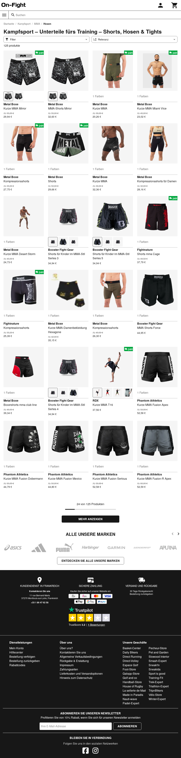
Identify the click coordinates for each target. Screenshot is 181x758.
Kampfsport (24, 23)
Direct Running (132, 657)
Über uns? (66, 648)
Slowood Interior (159, 657)
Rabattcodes (17, 665)
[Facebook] (85, 751)
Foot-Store (129, 669)
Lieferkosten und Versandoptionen (81, 673)
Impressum (67, 665)
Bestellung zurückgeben (141, 593)
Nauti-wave (130, 699)
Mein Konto (16, 648)
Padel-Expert (131, 703)
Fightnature (145, 250)
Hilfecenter (16, 652)
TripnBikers (156, 690)
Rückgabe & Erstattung (74, 661)
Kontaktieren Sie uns (39, 591)
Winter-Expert (157, 699)
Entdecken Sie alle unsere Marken (91, 561)
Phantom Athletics (149, 400)
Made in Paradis (133, 695)
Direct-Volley (131, 661)
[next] (178, 534)
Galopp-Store (131, 673)
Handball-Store (132, 682)
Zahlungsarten (69, 669)
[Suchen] (13, 15)
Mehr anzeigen (90, 519)
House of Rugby (133, 686)
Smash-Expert (158, 661)
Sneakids (154, 669)
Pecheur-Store (158, 648)
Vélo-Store (155, 695)
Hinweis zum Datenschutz (76, 678)
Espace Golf (130, 665)
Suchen (20, 15)
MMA (37, 23)
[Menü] (4, 15)
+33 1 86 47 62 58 (39, 602)
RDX (96, 400)
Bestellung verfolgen (22, 657)
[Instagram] (95, 751)
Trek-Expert (156, 682)
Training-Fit (156, 678)
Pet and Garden (158, 652)
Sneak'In (154, 665)
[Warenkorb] (174, 5)
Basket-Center (132, 648)
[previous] (172, 534)
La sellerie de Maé (134, 690)
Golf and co (130, 678)
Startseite (9, 23)
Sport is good (157, 673)
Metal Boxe (11, 104)
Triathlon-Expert (159, 686)
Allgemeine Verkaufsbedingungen (81, 657)
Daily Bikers (130, 652)
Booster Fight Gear (61, 250)
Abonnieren (127, 726)
